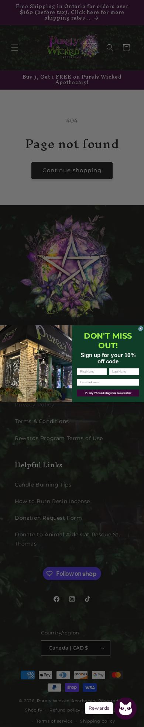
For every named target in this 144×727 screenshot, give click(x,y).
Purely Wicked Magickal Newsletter (108, 393)
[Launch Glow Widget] (125, 708)
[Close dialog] (141, 328)
